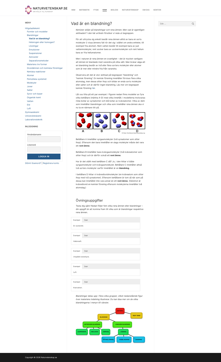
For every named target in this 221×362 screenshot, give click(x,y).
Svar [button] (86, 220)
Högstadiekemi (32, 28)
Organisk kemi (34, 97)
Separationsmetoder (39, 60)
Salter (30, 90)
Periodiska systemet (37, 79)
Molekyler (31, 82)
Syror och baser (34, 93)
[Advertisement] (177, 68)
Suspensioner (35, 53)
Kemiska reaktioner (36, 71)
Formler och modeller (37, 31)
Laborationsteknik (33, 119)
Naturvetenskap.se (50, 8)
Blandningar (32, 35)
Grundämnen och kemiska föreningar (45, 68)
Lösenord (31, 145)
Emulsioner (34, 49)
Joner (29, 86)
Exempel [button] (76, 220)
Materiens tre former (37, 64)
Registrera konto (51, 163)
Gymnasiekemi (32, 112)
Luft (29, 108)
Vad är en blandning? (39, 38)
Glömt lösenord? (33, 163)
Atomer (30, 75)
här (93, 88)
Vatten (30, 101)
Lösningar (33, 46)
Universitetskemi (33, 116)
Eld (28, 104)
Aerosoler (33, 57)
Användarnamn (34, 134)
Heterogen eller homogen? (42, 42)
